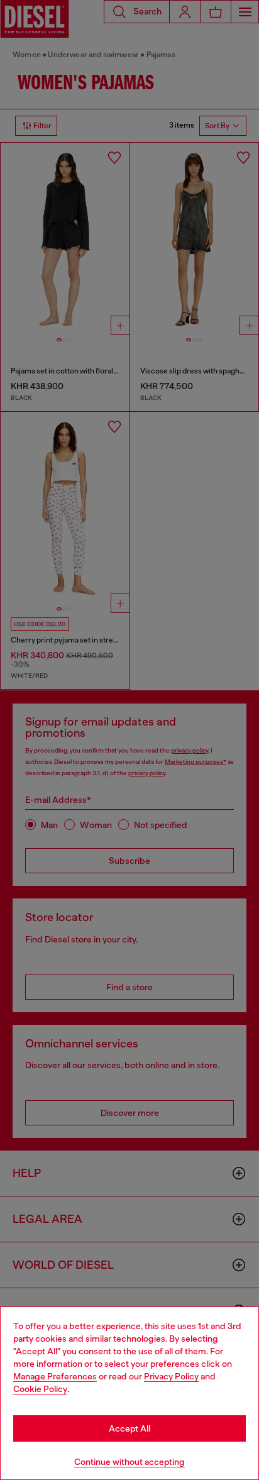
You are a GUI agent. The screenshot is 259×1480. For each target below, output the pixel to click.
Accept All (129, 1428)
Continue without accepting (129, 1462)
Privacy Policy (171, 1376)
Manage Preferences (55, 1376)
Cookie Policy (40, 1389)
